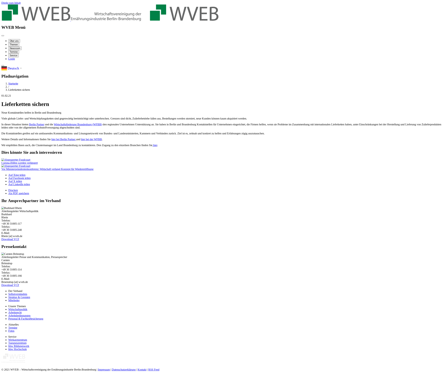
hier (154, 145)
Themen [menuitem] (14, 44)
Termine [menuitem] (14, 52)
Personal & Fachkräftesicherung (25, 318)
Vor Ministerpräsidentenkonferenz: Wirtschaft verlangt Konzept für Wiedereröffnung (47, 169)
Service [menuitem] (13, 55)
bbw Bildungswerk (18, 346)
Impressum (104, 369)
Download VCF (10, 239)
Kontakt (142, 369)
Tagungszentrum (17, 342)
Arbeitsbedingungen (19, 315)
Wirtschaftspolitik (17, 309)
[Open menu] (2, 35)
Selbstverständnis (17, 294)
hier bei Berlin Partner (63, 139)
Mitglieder (14, 300)
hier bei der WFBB (91, 139)
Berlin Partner (36, 124)
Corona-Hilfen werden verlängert (19, 162)
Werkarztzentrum (17, 339)
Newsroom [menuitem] (15, 48)
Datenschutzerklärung (124, 369)
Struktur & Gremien (19, 297)
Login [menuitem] (11, 58)
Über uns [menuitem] (14, 41)
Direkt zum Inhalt (11, 2)
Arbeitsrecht (15, 312)
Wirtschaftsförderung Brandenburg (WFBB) (78, 124)
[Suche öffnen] (2, 65)
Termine (12, 327)
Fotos (11, 330)
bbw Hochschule (17, 349)
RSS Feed (153, 369)
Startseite (13, 83)
